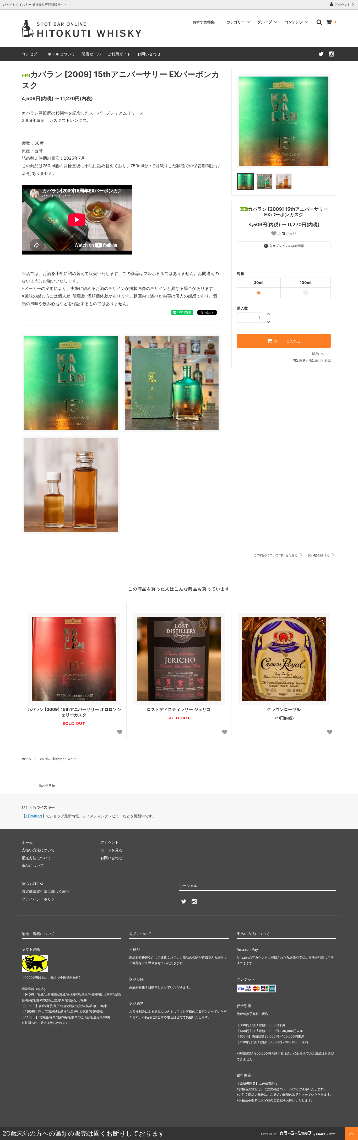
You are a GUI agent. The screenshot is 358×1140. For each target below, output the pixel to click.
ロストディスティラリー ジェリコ (179, 709)
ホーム (26, 759)
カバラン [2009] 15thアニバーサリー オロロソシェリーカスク (74, 712)
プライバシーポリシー (40, 899)
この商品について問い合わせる (276, 555)
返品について (321, 354)
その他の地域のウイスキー (58, 759)
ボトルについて (61, 54)
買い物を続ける (319, 555)
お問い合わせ (149, 54)
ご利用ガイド (119, 54)
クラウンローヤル (284, 709)
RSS (25, 884)
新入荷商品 (47, 785)
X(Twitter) (33, 816)
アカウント (342, 5)
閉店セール (91, 54)
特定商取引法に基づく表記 (312, 360)
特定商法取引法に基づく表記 (45, 891)
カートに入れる (286, 341)
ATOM (37, 884)
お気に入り (287, 233)
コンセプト (31, 54)
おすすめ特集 (204, 22)
